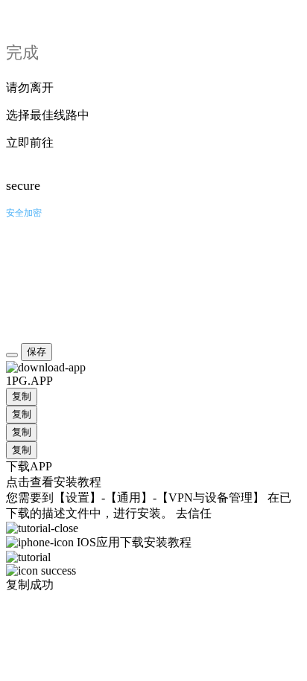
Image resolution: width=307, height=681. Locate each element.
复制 (21, 396)
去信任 (194, 513)
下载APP (29, 466)
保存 (36, 351)
